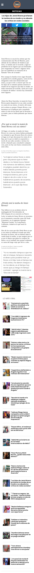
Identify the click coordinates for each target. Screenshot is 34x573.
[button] (2, 4)
